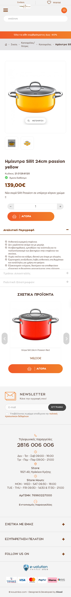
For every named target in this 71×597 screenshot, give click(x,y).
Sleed (59, 592)
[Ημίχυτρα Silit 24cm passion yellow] (11, 143)
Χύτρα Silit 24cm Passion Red (35, 350)
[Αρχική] (6, 44)
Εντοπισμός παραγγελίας (35, 505)
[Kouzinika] (35, 6)
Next (66, 338)
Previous (5, 338)
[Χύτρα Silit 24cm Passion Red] (35, 324)
